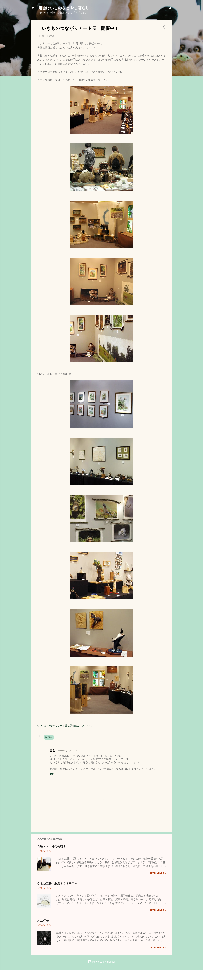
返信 (52, 774)
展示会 (49, 737)
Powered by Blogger (103, 961)
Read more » (158, 873)
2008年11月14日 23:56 (66, 750)
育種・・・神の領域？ (51, 846)
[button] (164, 27)
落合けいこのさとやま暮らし (64, 7)
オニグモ (43, 920)
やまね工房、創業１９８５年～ (57, 883)
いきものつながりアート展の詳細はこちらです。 (65, 725)
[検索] (170, 8)
